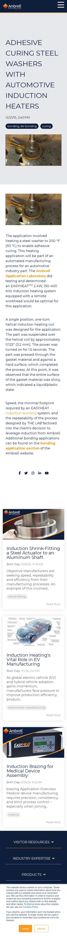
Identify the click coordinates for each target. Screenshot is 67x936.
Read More (53, 604)
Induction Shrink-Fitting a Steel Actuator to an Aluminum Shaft (33, 553)
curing (46, 126)
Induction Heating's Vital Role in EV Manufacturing (28, 659)
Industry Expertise (31, 858)
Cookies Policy (30, 906)
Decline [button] (41, 928)
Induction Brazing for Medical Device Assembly (30, 771)
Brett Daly (13, 564)
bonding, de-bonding (22, 126)
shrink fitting (17, 596)
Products (32, 875)
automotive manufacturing (26, 707)
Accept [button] (25, 928)
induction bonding (21, 413)
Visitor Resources (32, 842)
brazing (13, 814)
